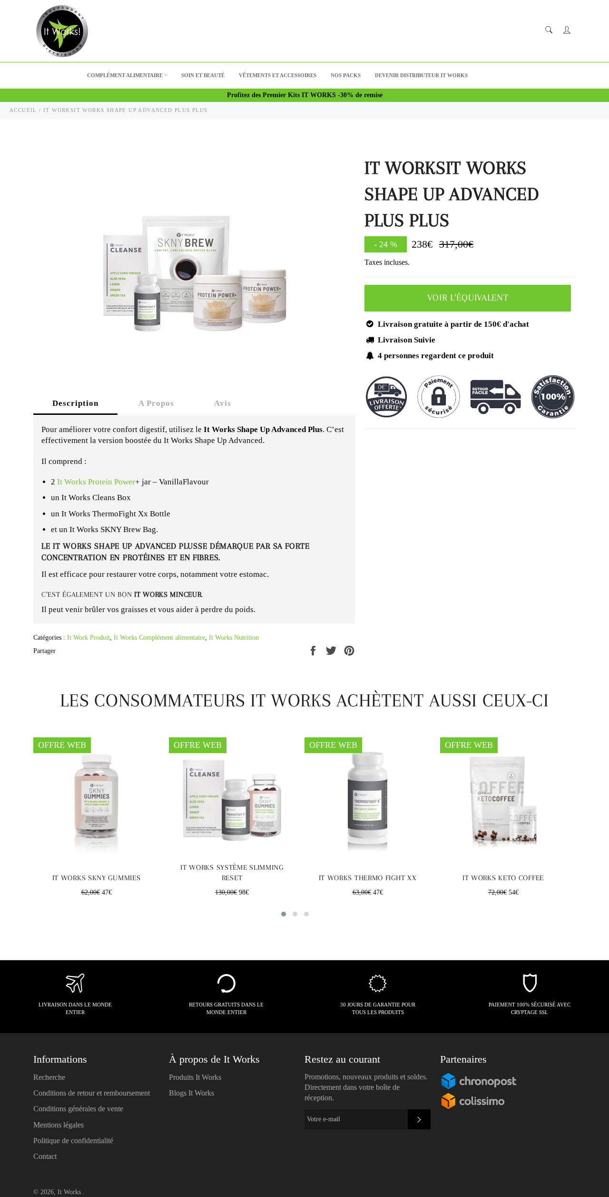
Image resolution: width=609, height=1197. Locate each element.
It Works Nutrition (234, 637)
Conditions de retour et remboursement (91, 1093)
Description (75, 403)
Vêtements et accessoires (277, 75)
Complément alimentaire (125, 75)
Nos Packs (346, 75)
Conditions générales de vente (78, 1109)
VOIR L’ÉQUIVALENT (468, 297)
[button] (283, 914)
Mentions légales (58, 1125)
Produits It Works (195, 1077)
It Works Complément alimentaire (159, 637)
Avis (222, 403)
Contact (45, 1156)
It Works (70, 1192)
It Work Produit (88, 637)
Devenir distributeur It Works (421, 75)
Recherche (49, 1077)
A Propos (156, 403)
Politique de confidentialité (73, 1141)
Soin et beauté (203, 75)
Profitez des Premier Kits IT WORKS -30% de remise (305, 95)
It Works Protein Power (96, 481)
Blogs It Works (191, 1093)
